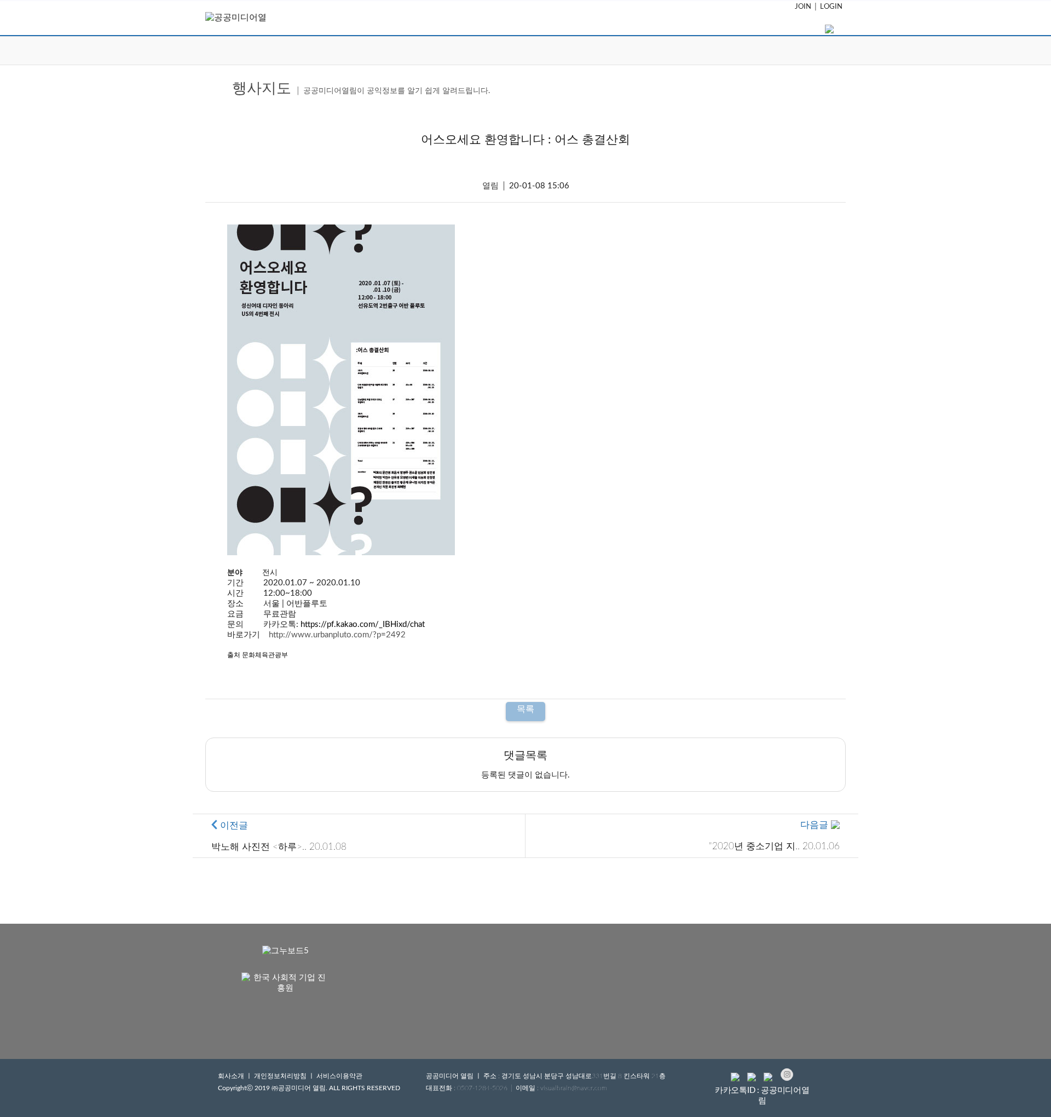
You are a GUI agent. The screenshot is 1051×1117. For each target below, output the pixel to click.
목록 (525, 709)
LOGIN (831, 6)
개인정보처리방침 (280, 1076)
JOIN (803, 6)
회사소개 (231, 1076)
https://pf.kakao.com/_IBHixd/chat (363, 624)
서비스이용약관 (339, 1076)
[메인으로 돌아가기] (235, 17)
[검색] (754, 29)
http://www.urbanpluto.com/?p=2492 (337, 635)
